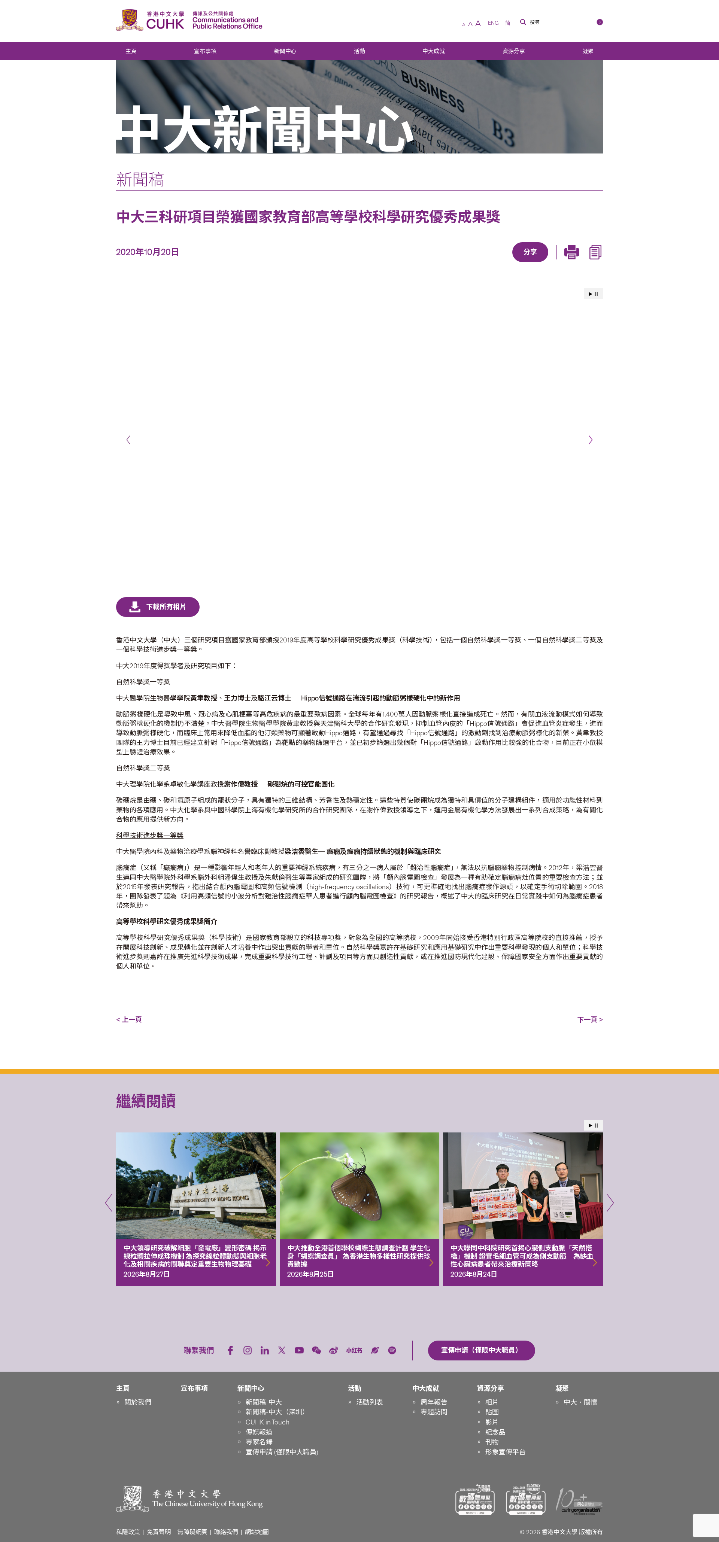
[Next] (590, 439)
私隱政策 (128, 1532)
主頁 (131, 51)
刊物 (492, 1442)
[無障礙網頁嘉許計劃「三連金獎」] (475, 1499)
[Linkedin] (487, 263)
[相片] (359, 436)
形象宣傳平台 (505, 1452)
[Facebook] (470, 263)
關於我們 (137, 1402)
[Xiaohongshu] (354, 1350)
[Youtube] (299, 1350)
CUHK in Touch (267, 1422)
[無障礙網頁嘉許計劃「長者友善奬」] (525, 1499)
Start (590, 294)
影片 (492, 1422)
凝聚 (588, 51)
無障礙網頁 (192, 1532)
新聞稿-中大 (264, 1402)
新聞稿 (140, 179)
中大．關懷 (580, 1402)
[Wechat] (316, 1350)
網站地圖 (257, 1532)
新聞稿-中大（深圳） (277, 1412)
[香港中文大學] (152, 20)
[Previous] (128, 439)
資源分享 (514, 51)
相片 (492, 1402)
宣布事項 (205, 51)
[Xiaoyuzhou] (374, 1350)
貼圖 (492, 1412)
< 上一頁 (129, 1020)
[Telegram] (522, 263)
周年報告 (434, 1402)
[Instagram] (247, 1350)
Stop (596, 294)
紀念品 (495, 1432)
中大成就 (433, 51)
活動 (359, 51)
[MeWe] (573, 263)
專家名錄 (259, 1442)
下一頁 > (590, 1020)
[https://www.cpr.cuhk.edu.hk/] (226, 20)
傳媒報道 (259, 1432)
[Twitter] (504, 263)
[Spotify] (392, 1350)
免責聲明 (159, 1532)
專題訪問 (434, 1412)
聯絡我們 (226, 1532)
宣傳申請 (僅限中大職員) (282, 1452)
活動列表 (369, 1402)
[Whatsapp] (556, 263)
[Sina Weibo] (539, 263)
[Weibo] (333, 1350)
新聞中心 (285, 51)
